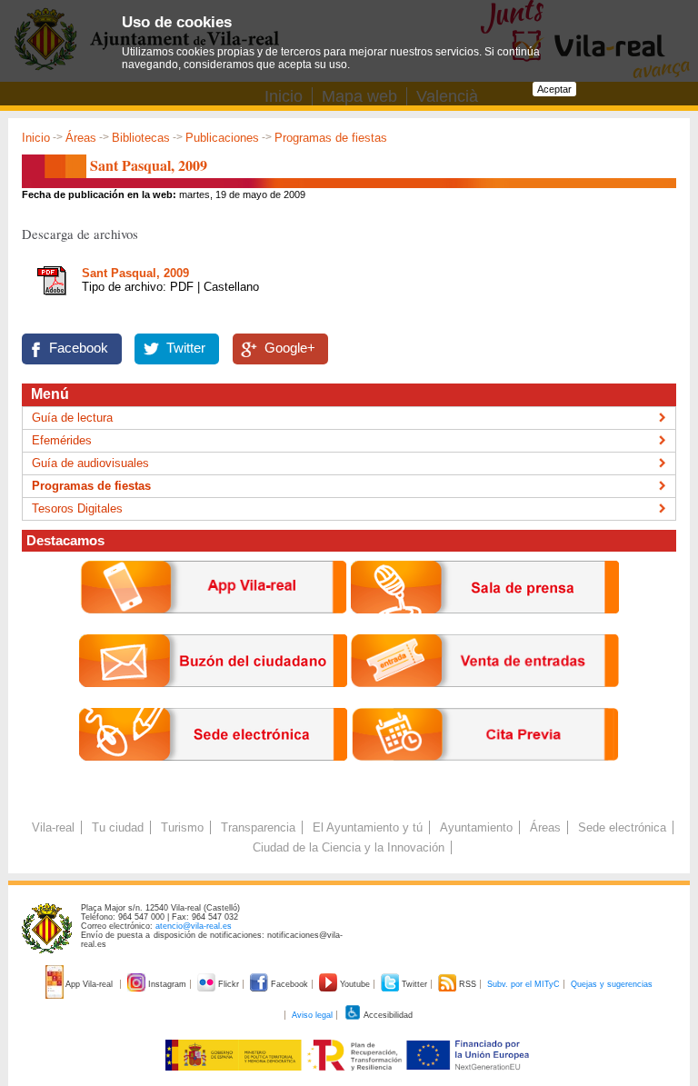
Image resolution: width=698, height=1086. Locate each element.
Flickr (228, 984)
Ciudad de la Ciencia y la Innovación (348, 847)
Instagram (167, 984)
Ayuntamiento (476, 827)
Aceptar (554, 89)
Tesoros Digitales (77, 508)
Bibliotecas (141, 137)
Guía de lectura (72, 417)
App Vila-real (89, 984)
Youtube (355, 984)
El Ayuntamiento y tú (368, 827)
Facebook (78, 348)
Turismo (182, 827)
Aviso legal (312, 1015)
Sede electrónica (622, 827)
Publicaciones (222, 137)
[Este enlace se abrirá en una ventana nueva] (213, 775)
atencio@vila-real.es (193, 926)
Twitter (185, 348)
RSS (467, 984)
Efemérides (62, 440)
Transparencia (258, 827)
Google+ (289, 348)
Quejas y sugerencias (612, 984)
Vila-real (53, 827)
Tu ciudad (118, 827)
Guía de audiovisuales (90, 463)
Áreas (80, 137)
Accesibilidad (387, 1015)
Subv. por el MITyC (523, 984)
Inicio (36, 137)
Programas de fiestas (330, 137)
